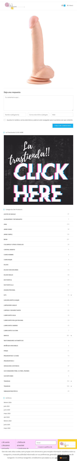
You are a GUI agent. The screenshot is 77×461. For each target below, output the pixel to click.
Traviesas (7, 381)
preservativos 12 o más (11, 356)
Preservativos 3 (9, 361)
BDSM (5, 239)
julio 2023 (6, 406)
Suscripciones (8, 376)
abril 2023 (7, 417)
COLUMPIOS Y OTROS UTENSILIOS (14, 244)
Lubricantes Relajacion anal (13, 320)
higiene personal (9, 290)
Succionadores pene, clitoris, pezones (16, 371)
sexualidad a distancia (11, 366)
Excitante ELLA (8, 285)
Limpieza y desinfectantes (12, 310)
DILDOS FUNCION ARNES (11, 270)
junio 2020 (7, 424)
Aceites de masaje (10, 214)
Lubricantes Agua (10, 315)
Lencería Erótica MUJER (11, 300)
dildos (6, 265)
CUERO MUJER (8, 260)
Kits (5, 295)
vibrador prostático (11, 391)
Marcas (6, 335)
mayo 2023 (7, 413)
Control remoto (9, 249)
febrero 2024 (7, 402)
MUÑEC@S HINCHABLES (11, 346)
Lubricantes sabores (11, 325)
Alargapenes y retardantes (13, 219)
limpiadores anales (10, 305)
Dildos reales (8, 275)
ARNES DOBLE (8, 229)
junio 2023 (7, 410)
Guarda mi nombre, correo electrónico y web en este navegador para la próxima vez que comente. (40, 120)
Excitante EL (8, 280)
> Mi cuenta (5, 442)
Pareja (6, 351)
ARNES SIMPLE (8, 234)
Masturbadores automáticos (13, 340)
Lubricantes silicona (11, 330)
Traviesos (7, 386)
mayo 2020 (7, 428)
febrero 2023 (7, 421)
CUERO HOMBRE (8, 254)
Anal (5, 224)
